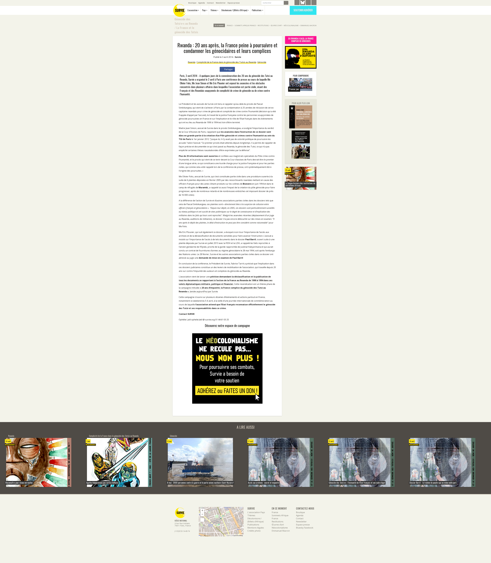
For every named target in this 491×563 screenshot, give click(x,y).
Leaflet (228, 535)
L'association (192, 10)
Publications (256, 10)
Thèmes (213, 10)
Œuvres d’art (276, 25)
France (230, 25)
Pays (204, 10)
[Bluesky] (302, 4)
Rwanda (191, 62)
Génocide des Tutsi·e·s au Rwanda (186, 21)
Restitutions (263, 25)
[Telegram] (297, 3)
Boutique (192, 3)
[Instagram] (313, 3)
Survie (238, 57)
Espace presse (234, 3)
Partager (228, 69)
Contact (210, 3)
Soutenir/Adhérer (303, 10)
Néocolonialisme (291, 25)
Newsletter (221, 3)
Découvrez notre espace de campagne (227, 325)
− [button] (202, 514)
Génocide (261, 62)
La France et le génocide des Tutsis (186, 29)
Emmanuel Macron (308, 25)
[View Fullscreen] (202, 520)
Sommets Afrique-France (245, 25)
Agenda (201, 3)
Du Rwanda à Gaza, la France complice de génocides (300, 40)
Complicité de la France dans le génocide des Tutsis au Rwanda (226, 62)
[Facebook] (308, 3)
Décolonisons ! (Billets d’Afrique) (234, 10)
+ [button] (202, 510)
